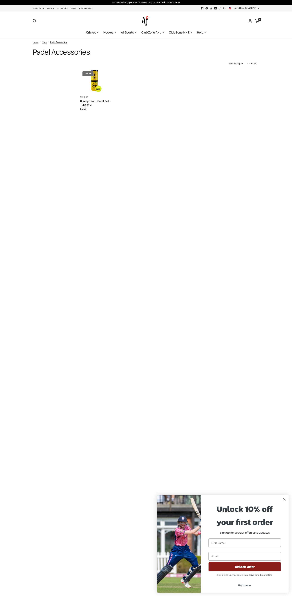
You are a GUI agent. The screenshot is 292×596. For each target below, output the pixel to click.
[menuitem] (39, 8)
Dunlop (84, 97)
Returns (50, 8)
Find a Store (38, 8)
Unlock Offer (245, 566)
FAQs (73, 8)
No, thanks (244, 585)
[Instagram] (211, 8)
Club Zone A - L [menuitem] (151, 32)
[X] (206, 8)
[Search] (35, 20)
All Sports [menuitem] (127, 32)
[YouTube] (215, 8)
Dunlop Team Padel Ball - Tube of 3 (95, 103)
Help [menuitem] (200, 32)
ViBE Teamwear (86, 8)
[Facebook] (202, 8)
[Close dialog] (284, 499)
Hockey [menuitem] (108, 32)
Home (35, 42)
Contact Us (62, 8)
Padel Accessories (58, 42)
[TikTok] (220, 8)
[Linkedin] (224, 8)
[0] (256, 20)
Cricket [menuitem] (91, 32)
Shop (44, 42)
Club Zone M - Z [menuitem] (179, 32)
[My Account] (250, 20)
